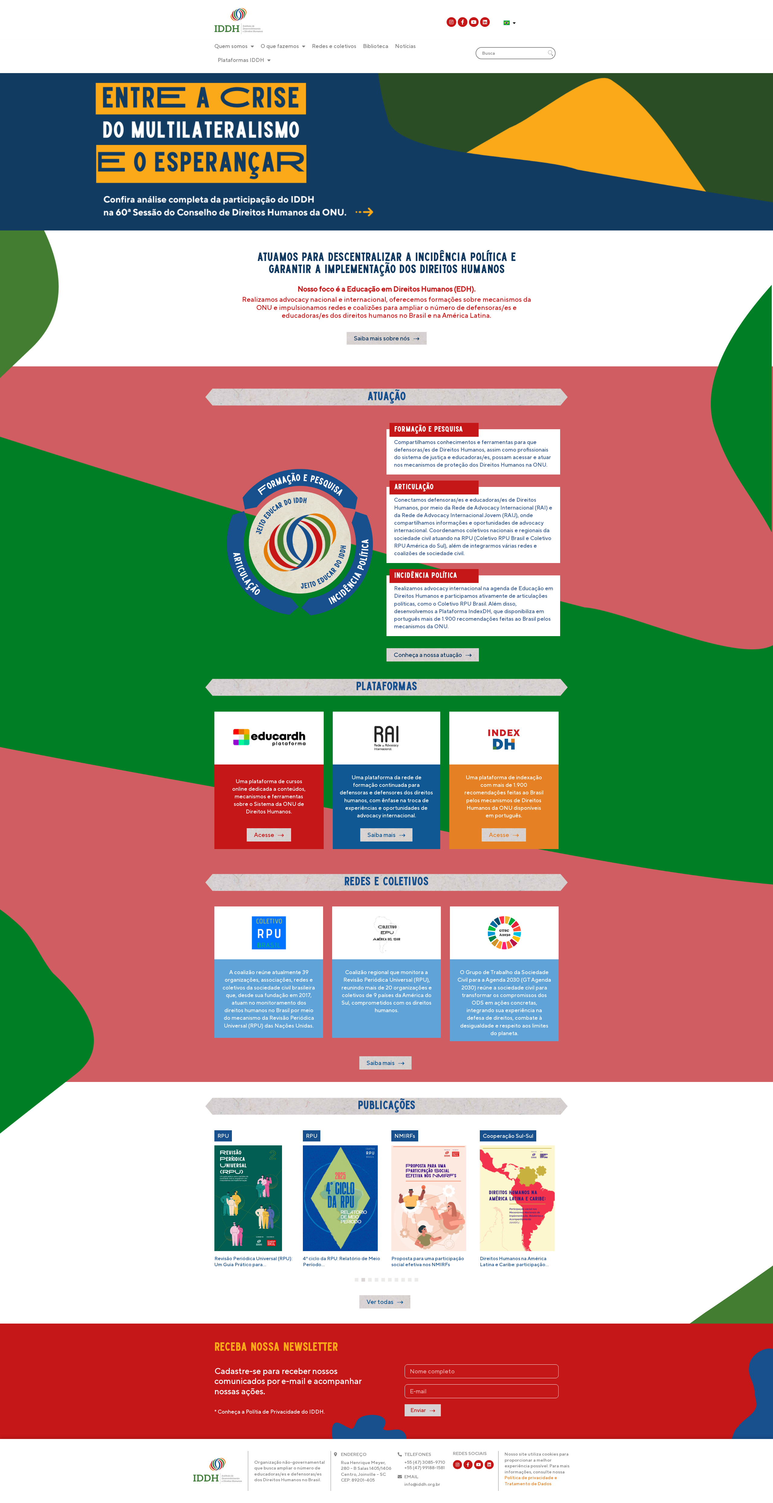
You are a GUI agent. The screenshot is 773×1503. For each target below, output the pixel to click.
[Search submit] (550, 53)
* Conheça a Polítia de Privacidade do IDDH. (269, 1411)
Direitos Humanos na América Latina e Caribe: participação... (514, 1261)
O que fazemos (280, 46)
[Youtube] (474, 22)
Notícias (405, 46)
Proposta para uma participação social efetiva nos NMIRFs (427, 1261)
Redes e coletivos (334, 46)
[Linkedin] (485, 22)
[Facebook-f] (462, 22)
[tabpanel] (254, 1198)
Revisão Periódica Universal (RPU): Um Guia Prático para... (253, 1261)
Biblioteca (375, 46)
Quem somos (231, 46)
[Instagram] (451, 22)
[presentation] (356, 1279)
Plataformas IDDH (241, 60)
